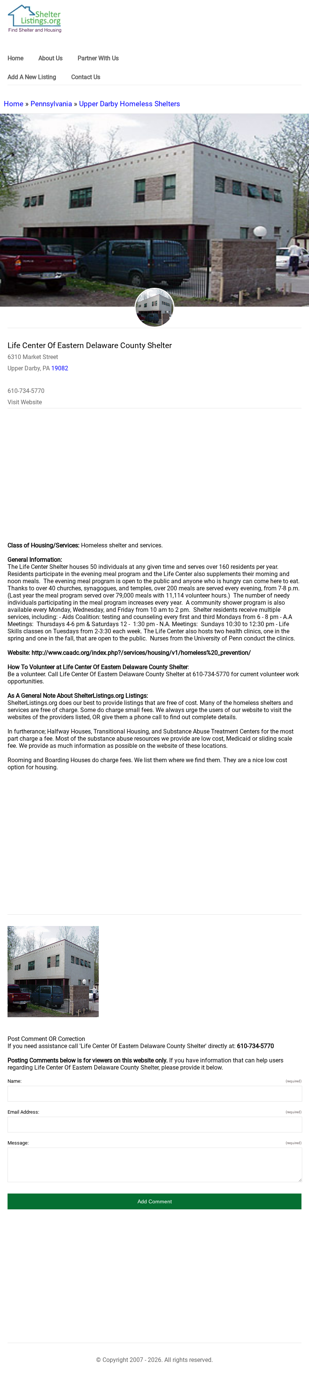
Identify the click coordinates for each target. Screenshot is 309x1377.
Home (13, 103)
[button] (154, 1201)
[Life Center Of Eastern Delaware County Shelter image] (53, 971)
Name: (154, 1081)
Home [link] (15, 58)
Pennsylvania (51, 103)
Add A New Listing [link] (32, 77)
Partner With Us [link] (98, 58)
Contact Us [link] (85, 77)
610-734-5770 (26, 390)
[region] (154, 480)
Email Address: (154, 1112)
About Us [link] (50, 58)
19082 (59, 368)
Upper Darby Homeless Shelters (129, 103)
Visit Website (25, 402)
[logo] (35, 19)
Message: (154, 1143)
